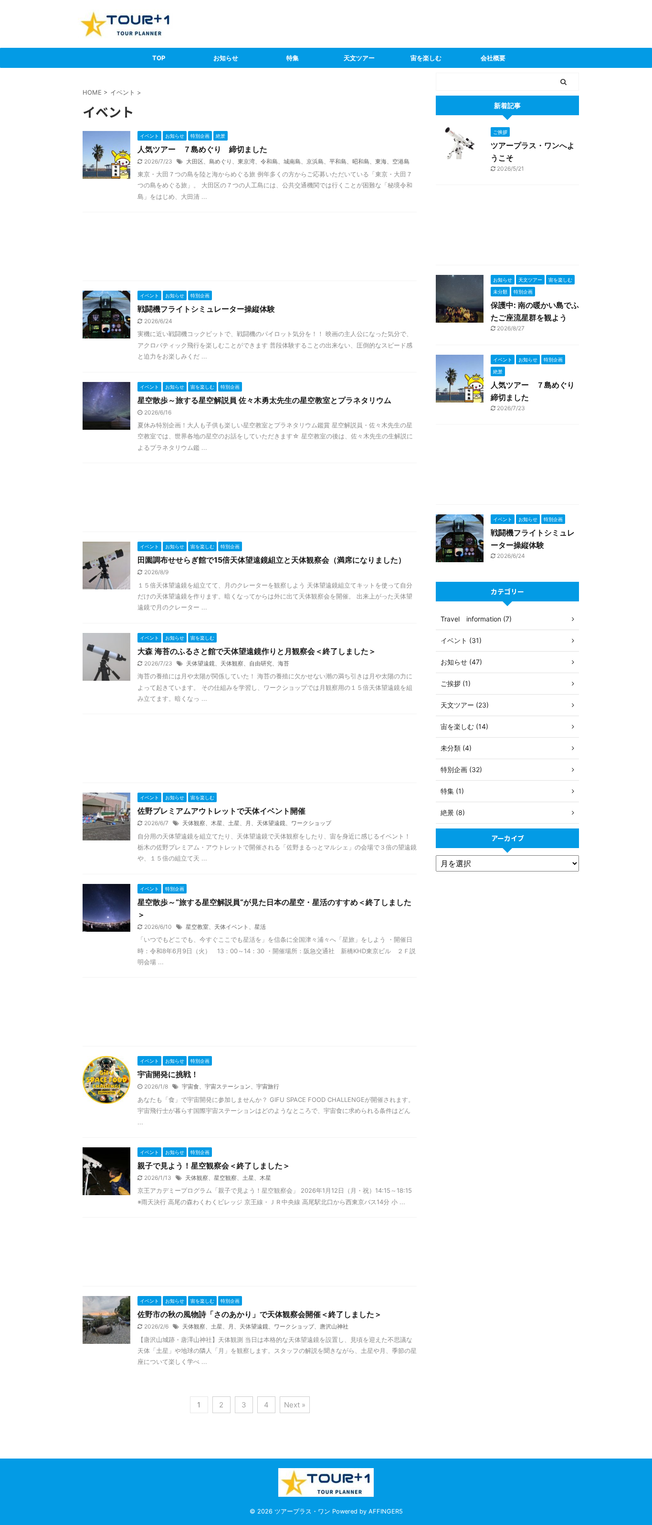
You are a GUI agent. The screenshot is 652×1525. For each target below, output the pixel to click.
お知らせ (225, 58)
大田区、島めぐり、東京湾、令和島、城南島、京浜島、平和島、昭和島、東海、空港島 (298, 161)
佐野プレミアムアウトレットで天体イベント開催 (221, 811)
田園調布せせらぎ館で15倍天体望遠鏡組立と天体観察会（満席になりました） (271, 560)
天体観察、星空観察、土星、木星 (228, 1177)
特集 (292, 58)
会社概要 (493, 58)
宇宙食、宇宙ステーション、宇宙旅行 (230, 1086)
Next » (294, 1404)
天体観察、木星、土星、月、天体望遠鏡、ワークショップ (256, 823)
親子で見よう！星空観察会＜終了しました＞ (213, 1165)
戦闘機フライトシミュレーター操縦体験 (206, 309)
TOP (158, 58)
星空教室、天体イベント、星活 (226, 926)
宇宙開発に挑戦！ (168, 1074)
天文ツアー (359, 58)
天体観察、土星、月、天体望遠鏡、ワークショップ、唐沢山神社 (265, 1326)
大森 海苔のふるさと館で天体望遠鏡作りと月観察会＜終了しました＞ (256, 651)
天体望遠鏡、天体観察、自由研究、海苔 (237, 663)
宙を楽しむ (426, 58)
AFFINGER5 (385, 1511)
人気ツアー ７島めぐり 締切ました (202, 149)
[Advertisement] (250, 249)
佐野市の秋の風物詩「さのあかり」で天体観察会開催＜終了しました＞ (259, 1314)
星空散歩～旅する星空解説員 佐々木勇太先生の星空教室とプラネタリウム (264, 400)
